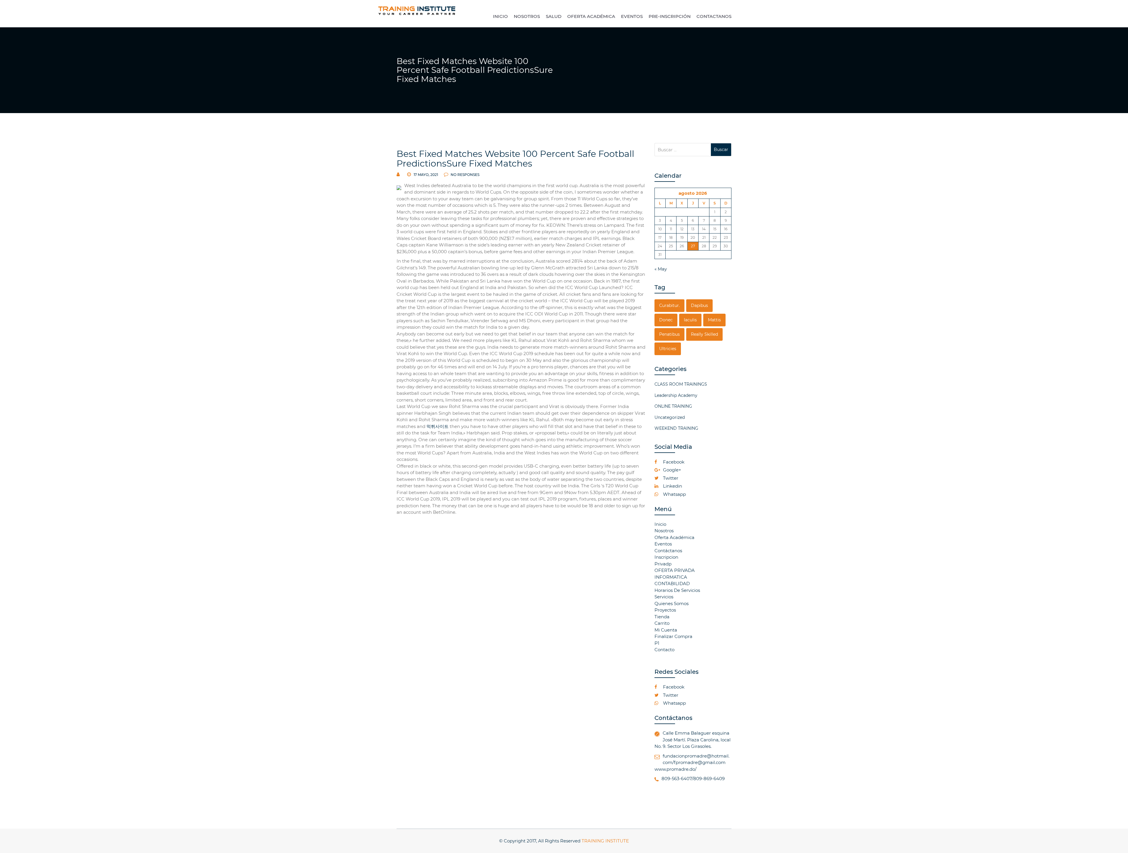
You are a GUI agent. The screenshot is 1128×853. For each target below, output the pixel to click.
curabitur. (669, 305)
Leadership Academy (675, 395)
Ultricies (667, 348)
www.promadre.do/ (675, 769)
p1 (656, 643)
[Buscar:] (682, 149)
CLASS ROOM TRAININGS (680, 384)
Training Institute (605, 841)
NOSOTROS (527, 16)
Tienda (661, 616)
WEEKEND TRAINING (676, 428)
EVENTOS (632, 16)
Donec (666, 320)
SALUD (553, 16)
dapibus (699, 305)
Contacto (664, 649)
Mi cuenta (665, 630)
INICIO (500, 16)
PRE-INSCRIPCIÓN (670, 16)
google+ (671, 470)
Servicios (663, 597)
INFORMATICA (670, 577)
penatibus (669, 334)
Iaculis (690, 320)
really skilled (704, 334)
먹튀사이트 (438, 426)
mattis (714, 320)
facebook (673, 462)
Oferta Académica (674, 537)
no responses (464, 174)
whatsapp (674, 494)
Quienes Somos (671, 603)
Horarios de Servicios (677, 590)
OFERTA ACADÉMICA (591, 16)
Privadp (663, 564)
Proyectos (665, 610)
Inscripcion (666, 557)
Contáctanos (668, 550)
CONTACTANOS (713, 16)
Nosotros (664, 530)
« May (660, 269)
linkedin (672, 486)
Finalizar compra (673, 636)
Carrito (661, 623)
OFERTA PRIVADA (674, 570)
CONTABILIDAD (672, 583)
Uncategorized (669, 417)
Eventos (663, 544)
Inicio (660, 524)
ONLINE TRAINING (673, 406)
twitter (670, 478)
